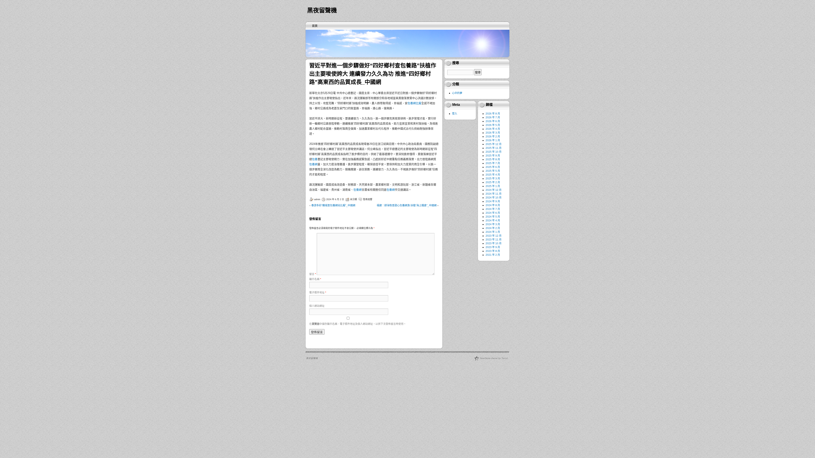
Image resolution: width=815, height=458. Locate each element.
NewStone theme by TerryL (494, 358)
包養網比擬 (414, 103)
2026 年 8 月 (493, 113)
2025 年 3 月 (493, 178)
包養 (315, 159)
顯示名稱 (315, 279)
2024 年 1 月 (493, 231)
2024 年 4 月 (493, 220)
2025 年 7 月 (493, 163)
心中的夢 (457, 93)
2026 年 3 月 (493, 132)
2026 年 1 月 (493, 140)
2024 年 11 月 (494, 193)
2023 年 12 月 (494, 235)
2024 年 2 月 (493, 228)
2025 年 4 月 (493, 174)
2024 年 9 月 (493, 201)
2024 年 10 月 (494, 197)
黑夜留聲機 (322, 10)
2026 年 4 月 (493, 128)
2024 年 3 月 (493, 224)
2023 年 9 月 (493, 247)
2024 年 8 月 (493, 205)
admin (317, 199)
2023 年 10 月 (494, 243)
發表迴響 (367, 199)
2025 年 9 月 (493, 155)
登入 (454, 113)
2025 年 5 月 (493, 170)
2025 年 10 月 (494, 151)
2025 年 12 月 (494, 144)
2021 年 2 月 (493, 254)
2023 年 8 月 (493, 251)
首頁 (315, 25)
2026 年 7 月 (493, 117)
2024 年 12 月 (494, 190)
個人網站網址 (317, 305)
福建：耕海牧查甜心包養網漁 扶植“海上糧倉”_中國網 (407, 205)
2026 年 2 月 (493, 136)
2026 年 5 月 (493, 125)
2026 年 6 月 (493, 121)
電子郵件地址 (317, 292)
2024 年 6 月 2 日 (335, 199)
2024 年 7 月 (493, 209)
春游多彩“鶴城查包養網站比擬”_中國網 (333, 205)
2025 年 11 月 (494, 148)
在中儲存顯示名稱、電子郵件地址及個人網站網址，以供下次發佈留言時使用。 (357, 324)
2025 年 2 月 (493, 182)
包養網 (313, 164)
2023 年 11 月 (494, 239)
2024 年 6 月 (493, 212)
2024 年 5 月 (493, 216)
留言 (312, 274)
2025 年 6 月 (493, 167)
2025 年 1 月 (493, 186)
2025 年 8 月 (493, 159)
